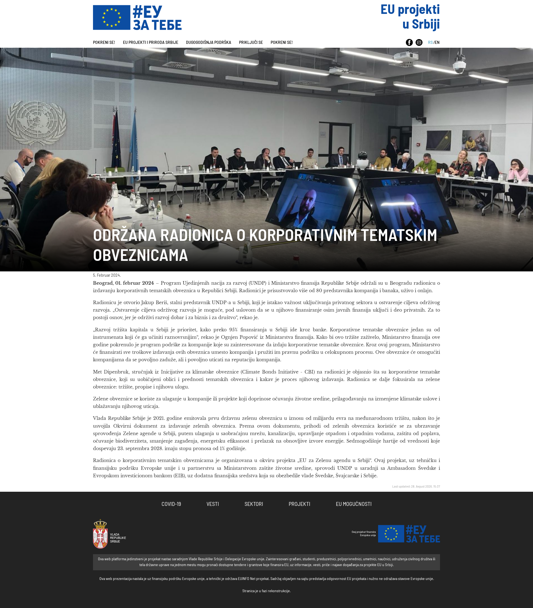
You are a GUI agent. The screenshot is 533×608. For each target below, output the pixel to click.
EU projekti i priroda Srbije (150, 42)
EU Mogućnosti (354, 504)
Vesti (213, 504)
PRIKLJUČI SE (251, 42)
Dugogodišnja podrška (208, 42)
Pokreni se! (104, 42)
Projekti (299, 504)
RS (430, 42)
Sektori (254, 504)
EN (437, 42)
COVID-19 (171, 504)
